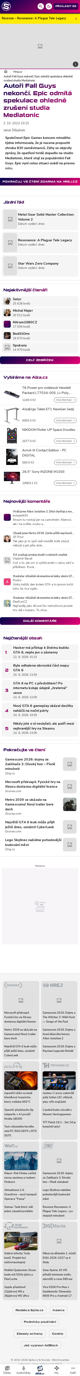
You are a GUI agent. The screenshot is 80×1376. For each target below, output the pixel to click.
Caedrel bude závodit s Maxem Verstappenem (57, 1112)
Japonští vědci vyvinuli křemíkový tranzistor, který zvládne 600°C (18, 1098)
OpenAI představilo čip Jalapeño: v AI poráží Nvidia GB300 (18, 1114)
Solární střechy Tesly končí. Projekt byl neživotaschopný (17, 1258)
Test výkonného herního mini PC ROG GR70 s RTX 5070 (20, 1131)
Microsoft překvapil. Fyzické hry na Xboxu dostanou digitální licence (32, 784)
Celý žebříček (40, 360)
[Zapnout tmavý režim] (49, 6)
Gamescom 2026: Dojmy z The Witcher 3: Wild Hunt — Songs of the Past (59, 1017)
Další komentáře (40, 620)
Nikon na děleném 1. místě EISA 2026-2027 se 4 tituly (59, 1258)
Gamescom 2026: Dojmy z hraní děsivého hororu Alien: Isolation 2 (59, 1034)
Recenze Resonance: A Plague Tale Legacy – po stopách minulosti (58, 1211)
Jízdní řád (13, 202)
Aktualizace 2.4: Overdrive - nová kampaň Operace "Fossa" (20, 1194)
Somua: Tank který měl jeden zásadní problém (18, 1209)
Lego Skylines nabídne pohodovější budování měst (33, 843)
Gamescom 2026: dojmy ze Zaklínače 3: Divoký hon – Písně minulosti (30, 764)
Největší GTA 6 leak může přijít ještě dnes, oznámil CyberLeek (30, 825)
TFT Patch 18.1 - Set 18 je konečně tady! (59, 1124)
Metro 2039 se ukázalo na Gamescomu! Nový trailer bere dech (29, 804)
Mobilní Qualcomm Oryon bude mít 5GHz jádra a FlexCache (20, 1275)
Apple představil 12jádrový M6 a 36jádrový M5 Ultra (16, 1292)
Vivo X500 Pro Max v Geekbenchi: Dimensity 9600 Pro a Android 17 (57, 1292)
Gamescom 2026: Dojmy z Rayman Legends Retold (59, 1048)
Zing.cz (10, 773)
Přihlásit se (66, 6)
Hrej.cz (17, 72)
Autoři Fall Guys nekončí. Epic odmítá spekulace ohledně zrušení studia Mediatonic (38, 78)
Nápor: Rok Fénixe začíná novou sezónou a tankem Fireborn (20, 1178)
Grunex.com (13, 791)
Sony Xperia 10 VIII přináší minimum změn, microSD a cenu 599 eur (58, 1275)
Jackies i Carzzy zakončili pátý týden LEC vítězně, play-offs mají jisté (58, 1098)
